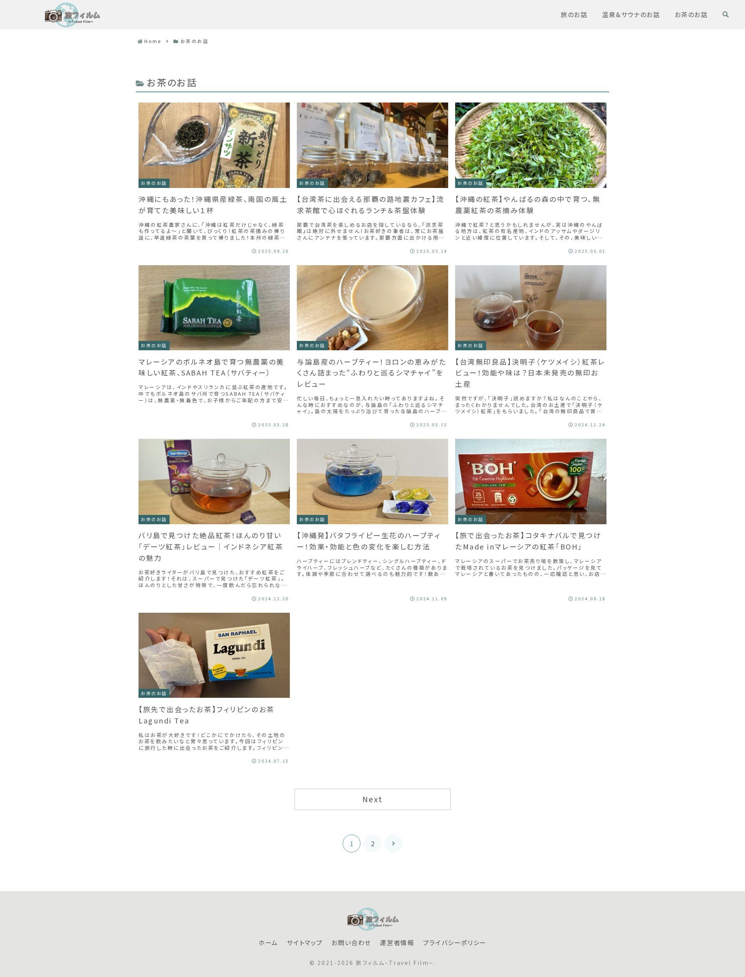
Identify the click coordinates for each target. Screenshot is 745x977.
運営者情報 (397, 943)
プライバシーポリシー (455, 943)
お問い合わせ (351, 943)
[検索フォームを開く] (725, 14)
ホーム (268, 943)
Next (372, 799)
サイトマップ (305, 943)
